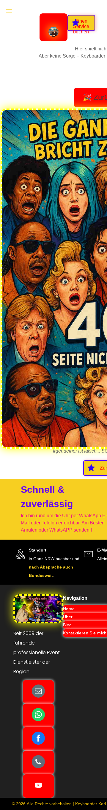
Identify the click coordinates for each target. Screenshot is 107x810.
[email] (38, 692)
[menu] (9, 11)
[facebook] (38, 739)
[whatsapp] (38, 715)
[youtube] (38, 786)
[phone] (38, 762)
